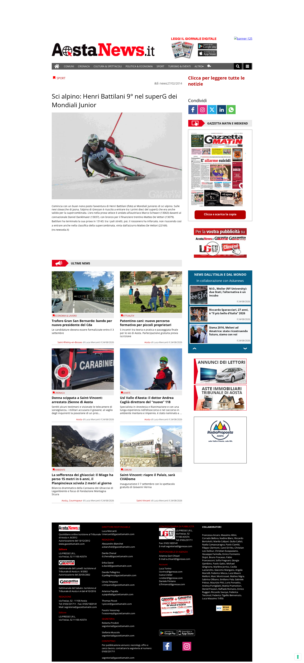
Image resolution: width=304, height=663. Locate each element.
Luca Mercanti (92, 342)
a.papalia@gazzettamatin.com (117, 594)
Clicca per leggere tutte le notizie (216, 81)
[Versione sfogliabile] (183, 48)
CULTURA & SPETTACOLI (108, 66)
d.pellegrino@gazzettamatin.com (119, 575)
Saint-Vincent (143, 500)
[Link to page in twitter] (212, 109)
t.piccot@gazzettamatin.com (117, 603)
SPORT (160, 66)
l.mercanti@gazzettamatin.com (118, 534)
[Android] (207, 46)
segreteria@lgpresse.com (179, 546)
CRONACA (84, 66)
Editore (63, 549)
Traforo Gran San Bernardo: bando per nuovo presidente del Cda (82, 323)
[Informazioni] (209, 66)
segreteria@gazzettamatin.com (80, 607)
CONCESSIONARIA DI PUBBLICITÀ (176, 526)
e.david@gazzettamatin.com (117, 565)
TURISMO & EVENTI (179, 66)
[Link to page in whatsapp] (231, 109)
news (163, 83)
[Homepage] (57, 66)
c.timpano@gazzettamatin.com (118, 584)
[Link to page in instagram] (202, 109)
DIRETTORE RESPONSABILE (116, 526)
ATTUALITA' (129, 315)
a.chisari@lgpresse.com (178, 559)
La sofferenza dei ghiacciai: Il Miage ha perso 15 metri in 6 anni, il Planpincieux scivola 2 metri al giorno (82, 479)
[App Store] (207, 53)
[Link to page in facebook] (192, 109)
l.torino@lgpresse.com (170, 571)
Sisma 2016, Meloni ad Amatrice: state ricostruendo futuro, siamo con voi (228, 331)
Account (163, 564)
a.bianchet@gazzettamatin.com (118, 546)
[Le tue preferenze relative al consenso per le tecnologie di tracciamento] (297, 656)
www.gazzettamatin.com (72, 543)
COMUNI (69, 66)
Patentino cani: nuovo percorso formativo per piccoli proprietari (145, 323)
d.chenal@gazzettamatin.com (117, 556)
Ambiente (60, 469)
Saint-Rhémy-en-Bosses (70, 342)
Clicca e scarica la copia (220, 214)
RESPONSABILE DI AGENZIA (173, 551)
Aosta (147, 342)
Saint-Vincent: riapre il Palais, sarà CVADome (147, 477)
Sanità (126, 392)
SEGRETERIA (108, 618)
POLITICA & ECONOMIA (139, 66)
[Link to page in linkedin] (221, 109)
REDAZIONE (65, 596)
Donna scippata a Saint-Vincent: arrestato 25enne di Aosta (77, 400)
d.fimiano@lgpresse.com (172, 584)
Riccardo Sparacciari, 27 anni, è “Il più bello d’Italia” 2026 (228, 311)
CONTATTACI (108, 641)
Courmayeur (75, 500)
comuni (127, 469)
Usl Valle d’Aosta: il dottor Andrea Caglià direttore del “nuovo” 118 (147, 400)
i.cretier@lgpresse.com (171, 578)
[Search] (238, 66)
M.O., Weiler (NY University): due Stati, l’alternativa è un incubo (228, 292)
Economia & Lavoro (66, 315)
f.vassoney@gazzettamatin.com (118, 613)
